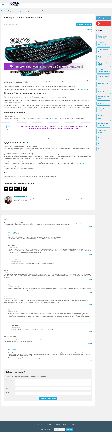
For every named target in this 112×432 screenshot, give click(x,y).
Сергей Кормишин (87, 29)
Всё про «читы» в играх (103, 97)
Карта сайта (101, 149)
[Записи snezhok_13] (8, 200)
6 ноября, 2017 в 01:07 (13, 233)
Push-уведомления (46, 429)
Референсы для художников (103, 124)
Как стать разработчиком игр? (103, 116)
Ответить (90, 226)
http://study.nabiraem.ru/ (11, 120)
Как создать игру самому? (103, 109)
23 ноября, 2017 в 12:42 (10, 272)
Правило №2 (81, 163)
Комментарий (10, 380)
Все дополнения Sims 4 (103, 84)
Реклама (49, 424)
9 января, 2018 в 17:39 (13, 247)
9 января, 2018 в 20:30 (16, 261)
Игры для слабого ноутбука (103, 64)
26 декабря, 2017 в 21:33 (14, 351)
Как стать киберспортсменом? (104, 70)
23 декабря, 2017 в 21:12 (10, 298)
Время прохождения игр (103, 138)
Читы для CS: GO (103, 103)
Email (8, 392)
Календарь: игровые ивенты (103, 43)
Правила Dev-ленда (81, 89)
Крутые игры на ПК (103, 50)
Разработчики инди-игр (102, 90)
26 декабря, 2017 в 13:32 (10, 338)
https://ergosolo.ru (55, 118)
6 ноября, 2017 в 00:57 (9, 221)
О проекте (73, 424)
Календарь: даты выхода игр (103, 37)
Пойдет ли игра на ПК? (103, 57)
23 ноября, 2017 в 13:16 (13, 286)
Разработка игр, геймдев (84, 24)
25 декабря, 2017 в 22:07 (14, 311)
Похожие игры (102, 144)
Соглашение (39, 424)
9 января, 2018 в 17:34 (16, 327)
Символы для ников (102, 131)
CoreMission (14, 4)
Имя (7, 388)
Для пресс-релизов (61, 424)
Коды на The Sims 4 (103, 77)
